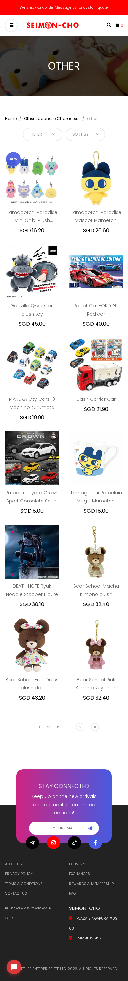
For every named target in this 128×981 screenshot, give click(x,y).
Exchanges (79, 873)
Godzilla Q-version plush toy (32, 309)
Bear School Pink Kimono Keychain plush (96, 684)
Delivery (77, 864)
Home (11, 118)
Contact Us (16, 893)
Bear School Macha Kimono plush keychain (96, 591)
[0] (118, 25)
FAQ (72, 893)
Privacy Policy (19, 873)
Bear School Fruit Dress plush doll (32, 683)
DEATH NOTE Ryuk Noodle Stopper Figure (32, 590)
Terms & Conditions (24, 883)
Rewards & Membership (91, 883)
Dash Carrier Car (96, 399)
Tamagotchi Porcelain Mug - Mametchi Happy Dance (96, 497)
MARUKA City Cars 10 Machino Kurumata (32, 403)
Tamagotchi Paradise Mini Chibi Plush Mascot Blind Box (32, 217)
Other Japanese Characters (52, 118)
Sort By (80, 134)
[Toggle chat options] (14, 967)
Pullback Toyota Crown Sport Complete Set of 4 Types (32, 497)
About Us (13, 864)
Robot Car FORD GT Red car (96, 309)
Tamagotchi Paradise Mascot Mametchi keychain (96, 217)
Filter (36, 134)
